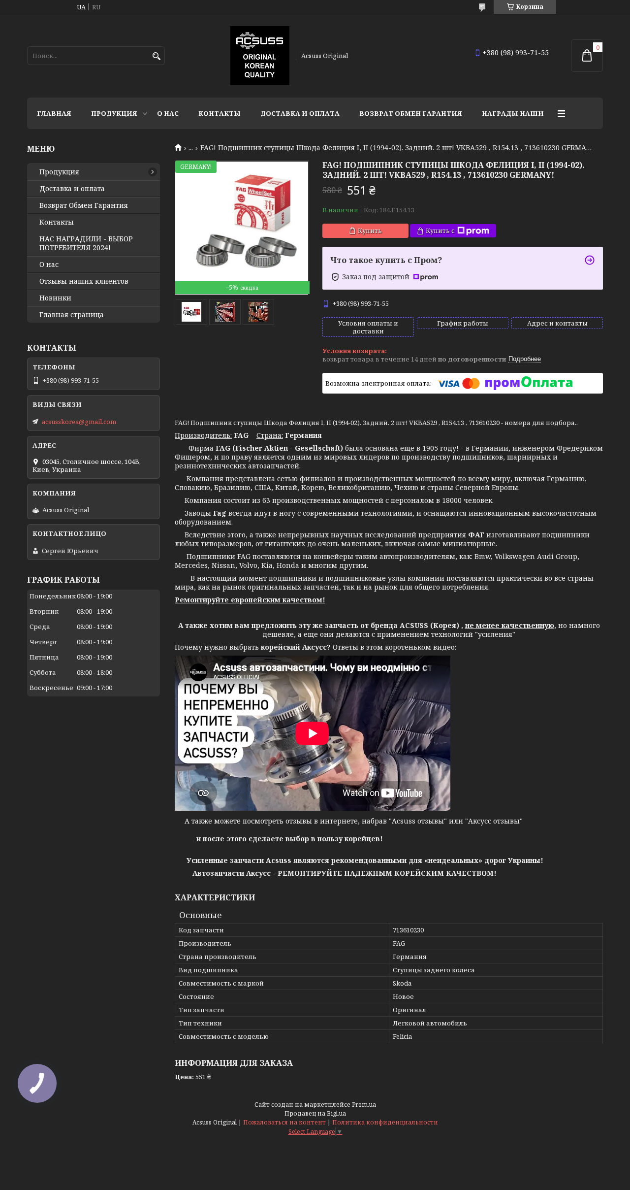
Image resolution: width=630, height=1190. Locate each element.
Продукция (114, 113)
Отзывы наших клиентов (83, 281)
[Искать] (156, 56)
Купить (370, 230)
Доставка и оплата (300, 113)
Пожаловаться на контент (284, 1122)
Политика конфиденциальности (385, 1122)
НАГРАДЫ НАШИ (513, 113)
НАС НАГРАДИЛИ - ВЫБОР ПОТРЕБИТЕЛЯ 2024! (86, 243)
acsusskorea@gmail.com (79, 422)
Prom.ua (364, 1104)
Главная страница (71, 314)
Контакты (219, 113)
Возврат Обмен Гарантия (410, 113)
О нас (168, 113)
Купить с (440, 230)
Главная (54, 113)
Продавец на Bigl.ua (315, 1113)
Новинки (55, 298)
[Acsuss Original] (259, 55)
